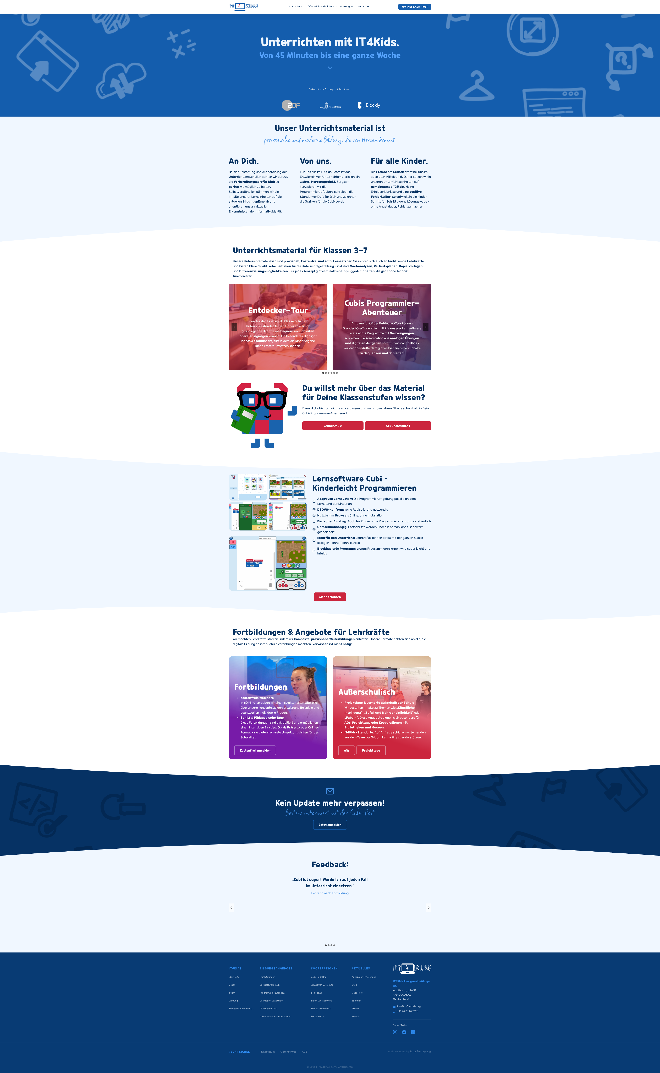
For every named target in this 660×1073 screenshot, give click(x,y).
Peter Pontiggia (418, 1051)
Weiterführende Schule (321, 6)
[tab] (323, 373)
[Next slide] (425, 327)
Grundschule (295, 6)
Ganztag (345, 6)
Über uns (360, 6)
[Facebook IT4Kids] (404, 1032)
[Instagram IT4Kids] (395, 1032)
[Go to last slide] (234, 327)
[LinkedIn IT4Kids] (413, 1032)
